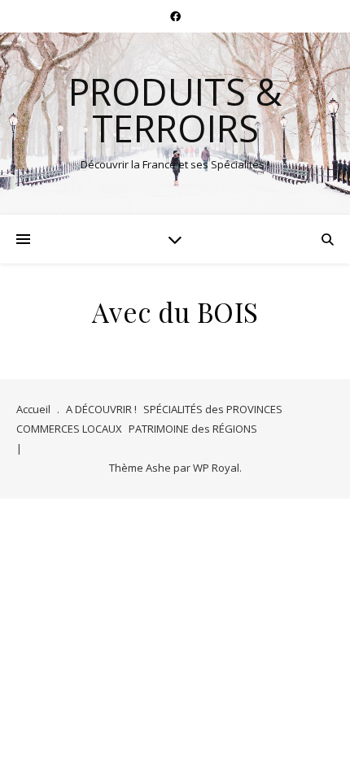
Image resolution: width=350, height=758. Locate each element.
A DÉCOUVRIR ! (101, 409)
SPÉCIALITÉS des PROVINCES (212, 409)
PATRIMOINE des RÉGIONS (193, 428)
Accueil (33, 409)
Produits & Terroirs (175, 109)
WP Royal (216, 467)
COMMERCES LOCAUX (69, 428)
